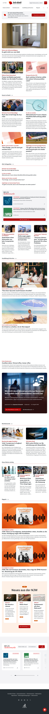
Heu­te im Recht (6, 95)
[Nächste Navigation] (47, 8)
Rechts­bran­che (6, 423)
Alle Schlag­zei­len (6, 164)
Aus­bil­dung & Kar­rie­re (8, 258)
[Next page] (37, 675)
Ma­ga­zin (4, 499)
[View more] (12, 95)
